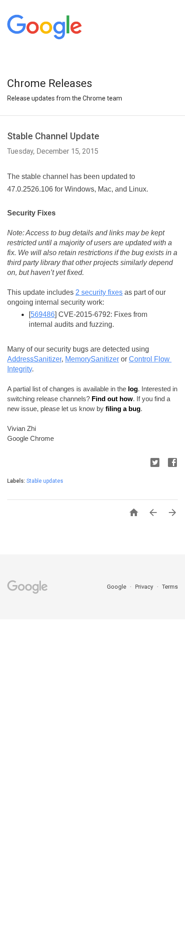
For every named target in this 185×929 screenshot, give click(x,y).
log (133, 389)
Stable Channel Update (53, 136)
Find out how (112, 399)
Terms (170, 586)
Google (117, 586)
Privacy (144, 586)
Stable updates (44, 481)
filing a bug (123, 408)
